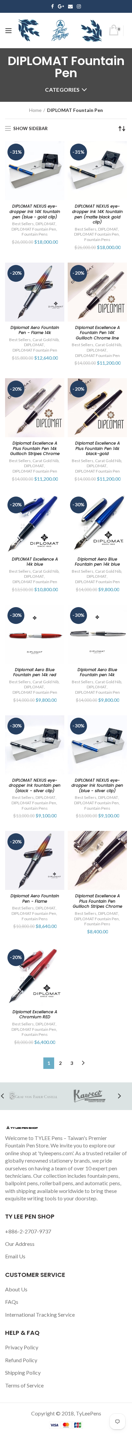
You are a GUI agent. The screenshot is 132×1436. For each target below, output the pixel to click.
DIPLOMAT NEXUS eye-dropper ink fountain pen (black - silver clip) (35, 786)
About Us (16, 1289)
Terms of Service (24, 1385)
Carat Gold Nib (45, 339)
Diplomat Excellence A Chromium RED (35, 1014)
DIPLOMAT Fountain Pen (34, 229)
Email (70, 6)
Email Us (15, 1256)
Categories (62, 89)
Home (35, 110)
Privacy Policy (21, 1347)
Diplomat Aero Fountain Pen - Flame (34, 898)
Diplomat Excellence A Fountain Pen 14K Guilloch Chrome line (97, 333)
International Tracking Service (40, 1314)
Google (61, 6)
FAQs (11, 1301)
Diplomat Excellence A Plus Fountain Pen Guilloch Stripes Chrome (97, 901)
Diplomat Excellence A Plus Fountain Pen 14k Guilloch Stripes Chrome (35, 448)
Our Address (20, 1243)
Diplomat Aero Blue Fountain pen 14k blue (97, 562)
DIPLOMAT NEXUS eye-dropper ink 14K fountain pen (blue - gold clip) (34, 211)
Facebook (52, 6)
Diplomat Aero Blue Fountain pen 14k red (34, 672)
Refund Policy (21, 1360)
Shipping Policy (23, 1372)
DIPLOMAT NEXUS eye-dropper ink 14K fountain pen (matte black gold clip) (97, 214)
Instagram (79, 6)
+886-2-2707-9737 (28, 1231)
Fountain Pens (35, 234)
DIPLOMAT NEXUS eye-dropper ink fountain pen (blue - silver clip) (97, 786)
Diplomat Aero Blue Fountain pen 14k (97, 672)
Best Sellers (23, 223)
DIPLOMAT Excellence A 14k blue (35, 562)
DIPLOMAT (46, 223)
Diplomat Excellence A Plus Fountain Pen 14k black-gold (97, 448)
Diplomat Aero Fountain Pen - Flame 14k (34, 330)
